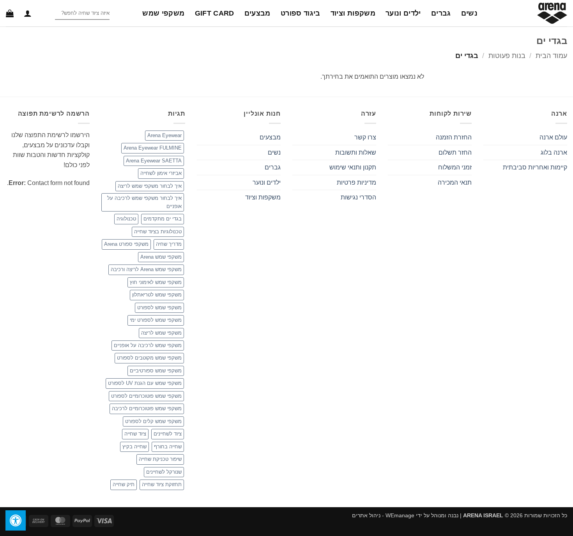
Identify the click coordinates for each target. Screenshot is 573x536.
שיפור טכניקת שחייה (160, 459)
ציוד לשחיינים (168, 434)
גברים (441, 13)
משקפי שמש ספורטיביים (156, 371)
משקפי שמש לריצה (161, 333)
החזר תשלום (455, 152)
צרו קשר (365, 137)
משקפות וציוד (353, 13)
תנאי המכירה (455, 182)
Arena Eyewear (164, 135)
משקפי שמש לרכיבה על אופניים (148, 345)
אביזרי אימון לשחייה (161, 173)
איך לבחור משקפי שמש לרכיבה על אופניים (144, 202)
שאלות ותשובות (355, 152)
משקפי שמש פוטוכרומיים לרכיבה (147, 408)
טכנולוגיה (126, 219)
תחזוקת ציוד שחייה (162, 484)
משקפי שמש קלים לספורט (153, 421)
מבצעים (257, 13)
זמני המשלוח (455, 167)
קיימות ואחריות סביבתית (535, 167)
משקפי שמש (163, 13)
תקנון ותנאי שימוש (352, 167)
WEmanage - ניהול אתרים (383, 515)
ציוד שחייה (135, 434)
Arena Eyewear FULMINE (153, 148)
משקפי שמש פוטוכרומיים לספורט (146, 396)
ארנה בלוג (554, 152)
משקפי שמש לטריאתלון (157, 295)
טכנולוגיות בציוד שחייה (158, 232)
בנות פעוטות (506, 55)
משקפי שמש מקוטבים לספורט (149, 358)
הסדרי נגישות (358, 197)
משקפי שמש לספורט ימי (156, 320)
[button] (28, 13)
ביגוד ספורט (300, 13)
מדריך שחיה (169, 244)
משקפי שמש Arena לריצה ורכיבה (146, 269)
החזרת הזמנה (454, 137)
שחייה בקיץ (134, 447)
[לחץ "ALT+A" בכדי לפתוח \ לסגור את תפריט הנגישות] (15, 520)
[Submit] (48, 13)
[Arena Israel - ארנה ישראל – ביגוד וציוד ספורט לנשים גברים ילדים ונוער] (528, 13)
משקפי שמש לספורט (159, 307)
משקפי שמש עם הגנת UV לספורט (145, 383)
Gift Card (214, 13)
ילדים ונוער (403, 13)
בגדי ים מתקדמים (162, 219)
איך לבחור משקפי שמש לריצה (150, 186)
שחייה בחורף (168, 447)
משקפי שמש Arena (161, 257)
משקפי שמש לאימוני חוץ (156, 282)
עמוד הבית (551, 55)
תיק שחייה (123, 484)
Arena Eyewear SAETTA (154, 161)
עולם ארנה (553, 137)
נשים (469, 13)
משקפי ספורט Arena (126, 244)
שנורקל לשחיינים (164, 472)
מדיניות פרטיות (356, 182)
